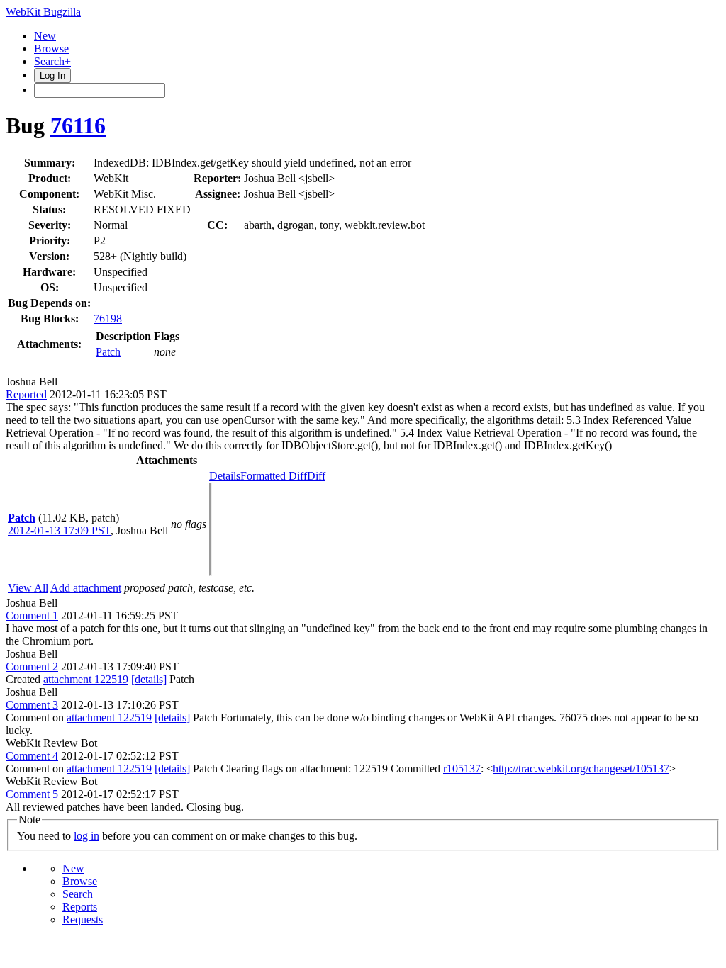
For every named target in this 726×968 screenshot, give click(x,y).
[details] (149, 679)
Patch (108, 352)
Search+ (52, 61)
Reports (79, 907)
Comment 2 (32, 666)
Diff (316, 476)
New (45, 36)
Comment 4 (32, 756)
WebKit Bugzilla (43, 12)
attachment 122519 (85, 679)
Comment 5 (32, 794)
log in (86, 836)
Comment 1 (32, 615)
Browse (51, 49)
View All (28, 588)
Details (224, 476)
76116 (78, 125)
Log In (52, 75)
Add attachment (85, 588)
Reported (26, 394)
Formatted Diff (273, 476)
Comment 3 (32, 705)
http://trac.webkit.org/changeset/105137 (581, 768)
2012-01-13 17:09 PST (59, 530)
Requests (82, 919)
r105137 (462, 768)
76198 (108, 319)
